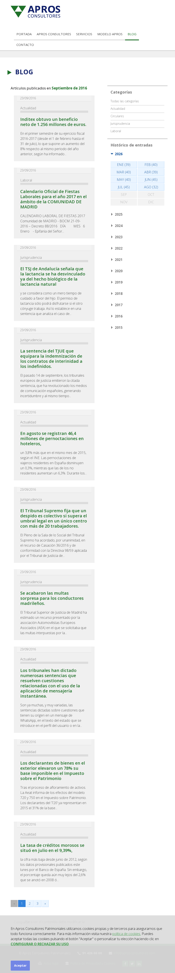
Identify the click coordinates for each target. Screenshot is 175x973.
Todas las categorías (125, 101)
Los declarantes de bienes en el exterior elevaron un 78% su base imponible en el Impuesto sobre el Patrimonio (52, 770)
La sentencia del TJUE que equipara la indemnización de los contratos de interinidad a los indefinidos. (51, 358)
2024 (118, 225)
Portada (24, 34)
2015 (118, 327)
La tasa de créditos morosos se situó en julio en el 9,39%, (52, 847)
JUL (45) (124, 187)
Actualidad (28, 108)
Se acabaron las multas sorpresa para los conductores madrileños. (52, 598)
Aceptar (20, 965)
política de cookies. (126, 933)
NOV (123, 202)
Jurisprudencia (31, 257)
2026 (118, 154)
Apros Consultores (54, 34)
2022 (118, 248)
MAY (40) (124, 179)
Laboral (26, 180)
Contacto (25, 44)
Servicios (84, 34)
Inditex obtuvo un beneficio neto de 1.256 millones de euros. (53, 121)
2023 (118, 237)
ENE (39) (123, 164)
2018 (118, 293)
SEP (124, 194)
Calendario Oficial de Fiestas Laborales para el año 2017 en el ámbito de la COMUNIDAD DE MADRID (53, 199)
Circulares (117, 116)
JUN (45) (151, 179)
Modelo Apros (109, 34)
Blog (132, 34)
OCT (151, 194)
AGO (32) (151, 187)
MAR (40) (124, 172)
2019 (118, 282)
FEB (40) (151, 164)
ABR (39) (151, 172)
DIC (151, 202)
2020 (118, 271)
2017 (118, 305)
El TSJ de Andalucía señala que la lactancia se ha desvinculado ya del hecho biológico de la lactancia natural (52, 276)
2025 (118, 214)
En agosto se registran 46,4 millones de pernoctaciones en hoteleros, (52, 438)
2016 (118, 316)
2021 (118, 259)
